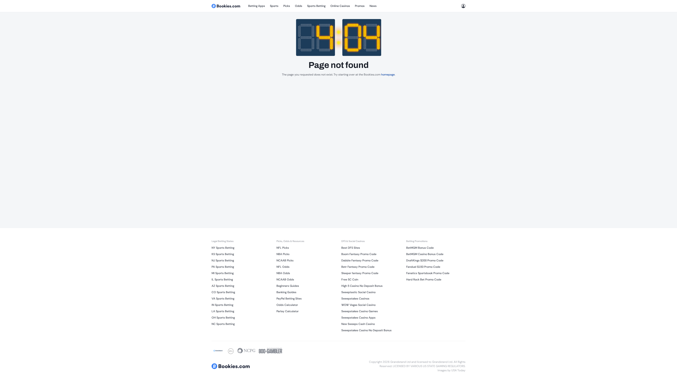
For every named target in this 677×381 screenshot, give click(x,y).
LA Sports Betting (223, 311)
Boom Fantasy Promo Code (358, 254)
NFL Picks (282, 248)
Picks (286, 6)
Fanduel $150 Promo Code (423, 267)
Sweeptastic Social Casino (358, 292)
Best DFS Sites (350, 248)
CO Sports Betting (223, 292)
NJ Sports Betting (223, 260)
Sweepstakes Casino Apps (358, 317)
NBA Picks (282, 254)
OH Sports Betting (223, 317)
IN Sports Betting (222, 305)
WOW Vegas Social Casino (358, 305)
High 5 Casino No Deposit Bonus (362, 286)
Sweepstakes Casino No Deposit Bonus (366, 330)
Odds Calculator (287, 305)
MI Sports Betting (223, 273)
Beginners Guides (287, 286)
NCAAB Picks (285, 260)
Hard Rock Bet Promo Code (423, 279)
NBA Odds (283, 273)
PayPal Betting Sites (289, 298)
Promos (360, 6)
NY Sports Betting (223, 248)
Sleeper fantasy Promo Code (359, 273)
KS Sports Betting (223, 254)
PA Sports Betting (223, 267)
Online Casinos (340, 6)
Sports (274, 6)
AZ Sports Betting (223, 286)
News (373, 6)
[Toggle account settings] (463, 6)
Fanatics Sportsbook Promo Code (427, 273)
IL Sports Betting (222, 279)
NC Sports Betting (223, 324)
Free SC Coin (349, 279)
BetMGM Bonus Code (420, 248)
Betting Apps (256, 6)
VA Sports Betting (223, 298)
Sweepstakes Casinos (355, 298)
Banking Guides (286, 292)
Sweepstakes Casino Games (359, 311)
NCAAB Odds (285, 279)
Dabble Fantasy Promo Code (359, 260)
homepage (388, 74)
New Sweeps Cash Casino (358, 324)
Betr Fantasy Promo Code (357, 267)
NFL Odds (282, 267)
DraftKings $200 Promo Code (424, 260)
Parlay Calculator (287, 311)
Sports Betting (316, 6)
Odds (298, 6)
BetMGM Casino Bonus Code (424, 254)
